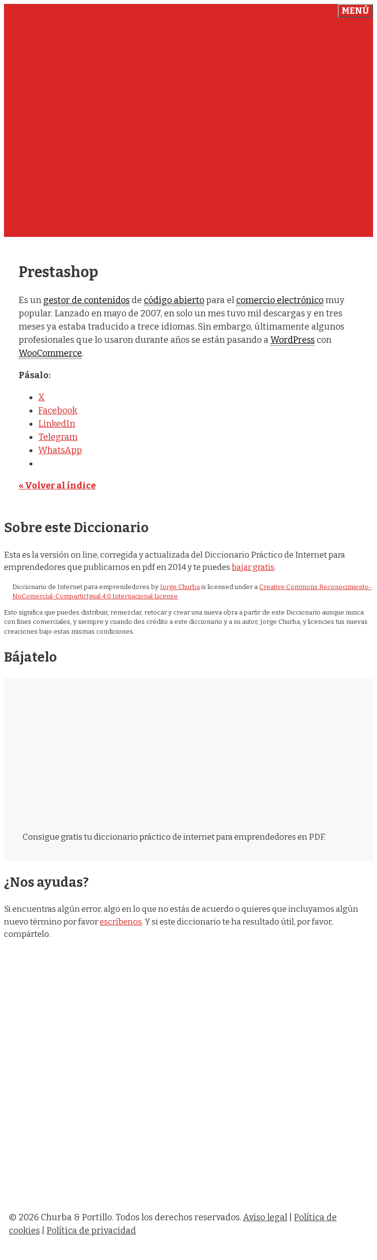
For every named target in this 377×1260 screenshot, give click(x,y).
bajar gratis (253, 567)
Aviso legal (265, 1217)
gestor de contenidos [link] (86, 300)
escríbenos (121, 922)
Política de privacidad (91, 1230)
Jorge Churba (180, 587)
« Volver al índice (57, 485)
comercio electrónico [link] (279, 300)
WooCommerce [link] (50, 353)
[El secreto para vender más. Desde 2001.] (188, 1195)
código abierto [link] (174, 300)
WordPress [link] (292, 339)
